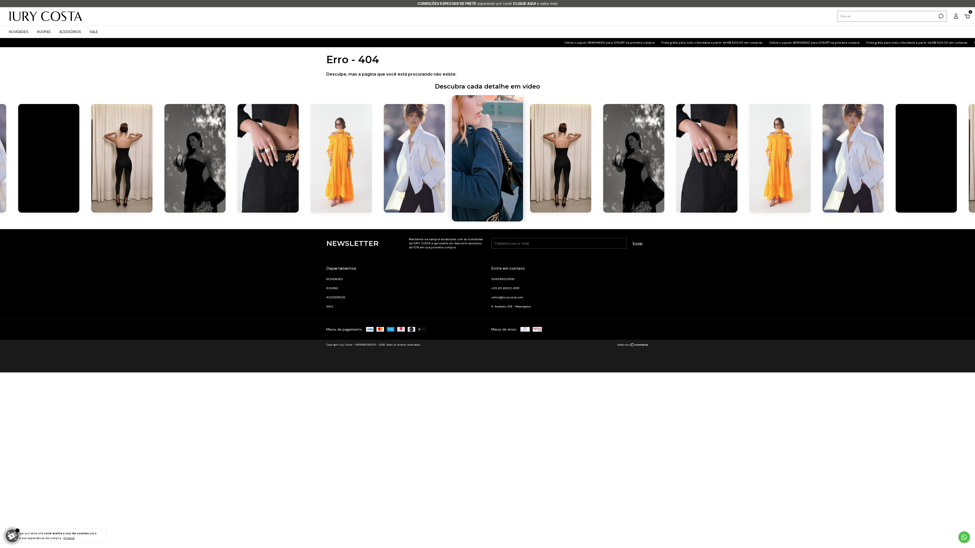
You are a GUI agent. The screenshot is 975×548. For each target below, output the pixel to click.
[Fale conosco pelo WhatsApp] (964, 537)
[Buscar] (940, 16)
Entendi (69, 538)
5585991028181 (503, 279)
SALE (94, 31)
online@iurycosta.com (507, 297)
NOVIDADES (18, 31)
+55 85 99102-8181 (505, 288)
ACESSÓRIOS (70, 31)
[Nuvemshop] (633, 345)
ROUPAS (44, 31)
